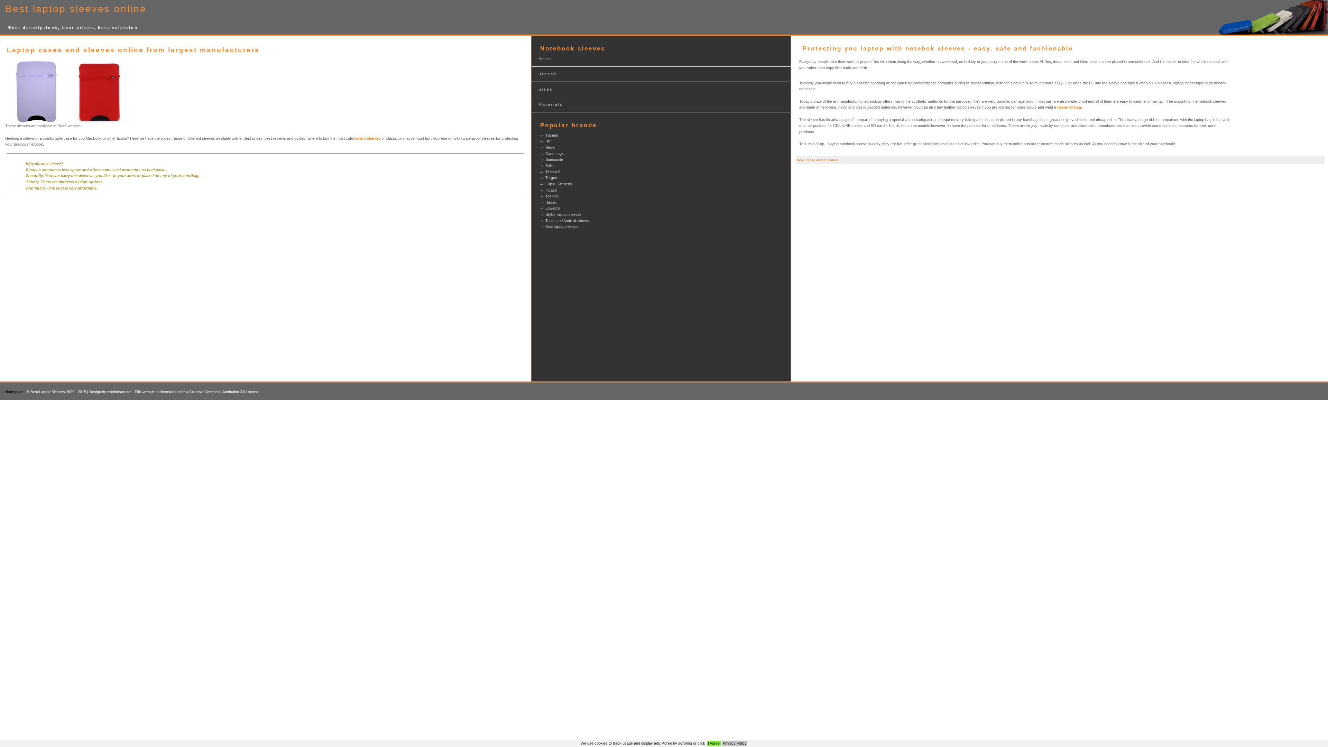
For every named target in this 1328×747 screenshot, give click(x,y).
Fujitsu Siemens (558, 184)
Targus (551, 178)
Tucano (551, 135)
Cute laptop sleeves (562, 226)
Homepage (14, 392)
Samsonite (554, 159)
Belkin (550, 166)
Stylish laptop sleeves (563, 214)
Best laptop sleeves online (76, 8)
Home (545, 59)
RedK (550, 147)
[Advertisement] (1278, 99)
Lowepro (552, 208)
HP (548, 141)
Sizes (545, 89)
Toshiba (552, 196)
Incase (551, 190)
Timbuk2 (552, 172)
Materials (550, 104)
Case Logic (554, 153)
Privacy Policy (735, 743)
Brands (547, 74)
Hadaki (551, 202)
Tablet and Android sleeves (567, 221)
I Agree (714, 743)
